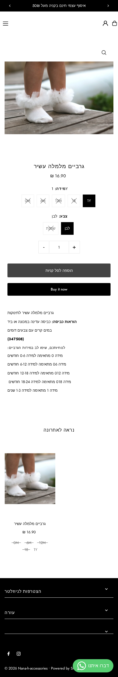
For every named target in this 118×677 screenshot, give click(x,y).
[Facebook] (8, 654)
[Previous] (10, 6)
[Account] (105, 23)
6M (43, 200)
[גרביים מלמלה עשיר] (30, 479)
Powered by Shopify (66, 668)
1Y (89, 200)
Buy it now (59, 289)
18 (74, 200)
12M (58, 200)
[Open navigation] (20, 23)
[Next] (108, 6)
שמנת (50, 228)
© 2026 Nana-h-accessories (26, 668)
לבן (67, 228)
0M (27, 200)
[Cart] (114, 23)
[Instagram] (19, 654)
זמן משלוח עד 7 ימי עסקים (59, 5)
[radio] (16, 543)
